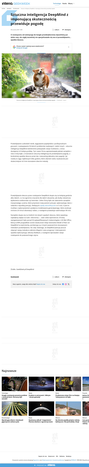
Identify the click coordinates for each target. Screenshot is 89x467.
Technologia (16, 8)
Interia (3, 8)
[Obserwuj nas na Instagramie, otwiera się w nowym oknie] (65, 284)
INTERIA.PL (73, 460)
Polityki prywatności (47, 460)
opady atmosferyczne (48, 205)
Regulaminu (36, 460)
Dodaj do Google (30, 48)
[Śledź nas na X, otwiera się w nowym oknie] (68, 284)
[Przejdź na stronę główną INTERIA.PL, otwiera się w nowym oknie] (7, 3)
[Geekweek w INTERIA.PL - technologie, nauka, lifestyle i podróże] (21, 3)
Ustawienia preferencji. (58, 460)
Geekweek (9, 8)
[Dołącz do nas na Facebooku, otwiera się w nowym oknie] (63, 284)
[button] (57, 3)
